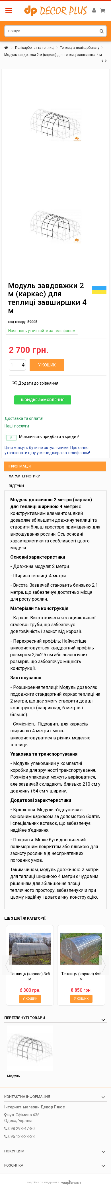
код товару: (17, 322)
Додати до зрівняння (38, 383)
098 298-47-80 (21, 1128)
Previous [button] (7, 965)
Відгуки (16, 486)
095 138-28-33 (21, 1136)
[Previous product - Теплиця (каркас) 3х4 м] (102, 60)
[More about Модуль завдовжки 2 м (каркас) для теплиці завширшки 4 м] (30, 1048)
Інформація (20, 466)
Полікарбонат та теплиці (34, 48)
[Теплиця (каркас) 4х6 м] (81, 949)
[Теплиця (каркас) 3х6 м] (30, 949)
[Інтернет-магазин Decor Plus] (55, 11)
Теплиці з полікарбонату (79, 48)
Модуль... (14, 1076)
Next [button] (104, 965)
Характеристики (24, 476)
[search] (102, 31)
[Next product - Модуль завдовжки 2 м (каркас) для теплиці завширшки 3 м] (106, 60)
